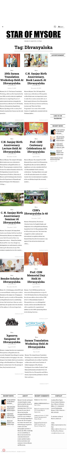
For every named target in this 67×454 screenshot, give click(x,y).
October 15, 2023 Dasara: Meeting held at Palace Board (41, 417)
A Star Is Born (43, 400)
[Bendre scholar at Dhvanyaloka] (12, 271)
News (11, 70)
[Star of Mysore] (33, 37)
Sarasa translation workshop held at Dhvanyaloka (36, 344)
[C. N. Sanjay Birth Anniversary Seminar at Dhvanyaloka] (12, 206)
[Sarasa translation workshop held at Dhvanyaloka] (36, 333)
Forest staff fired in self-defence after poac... (60, 131)
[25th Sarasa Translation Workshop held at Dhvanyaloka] (12, 66)
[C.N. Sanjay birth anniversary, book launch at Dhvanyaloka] (36, 66)
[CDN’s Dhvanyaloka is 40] (36, 203)
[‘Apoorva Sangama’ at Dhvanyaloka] (12, 328)
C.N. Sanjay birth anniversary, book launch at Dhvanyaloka (36, 78)
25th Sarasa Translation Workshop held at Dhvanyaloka (11, 78)
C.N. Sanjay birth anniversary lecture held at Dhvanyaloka (12, 146)
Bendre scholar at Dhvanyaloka (12, 280)
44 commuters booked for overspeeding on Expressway (41, 410)
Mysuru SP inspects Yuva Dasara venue (59, 152)
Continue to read (19, 120)
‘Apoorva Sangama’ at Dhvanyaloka (11, 339)
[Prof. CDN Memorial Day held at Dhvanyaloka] (36, 265)
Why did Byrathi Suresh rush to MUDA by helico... (60, 138)
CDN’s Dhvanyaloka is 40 (36, 212)
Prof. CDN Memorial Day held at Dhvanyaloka (36, 277)
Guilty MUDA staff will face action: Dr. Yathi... (60, 145)
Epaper (61, 26)
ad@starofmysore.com (61, 429)
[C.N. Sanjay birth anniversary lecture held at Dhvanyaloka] (12, 135)
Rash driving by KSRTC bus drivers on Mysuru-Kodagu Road (40, 424)
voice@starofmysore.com (57, 433)
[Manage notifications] (3, 450)
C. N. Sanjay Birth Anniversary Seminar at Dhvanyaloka (12, 217)
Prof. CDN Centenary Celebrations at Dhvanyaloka (36, 146)
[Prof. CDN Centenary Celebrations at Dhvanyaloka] (36, 135)
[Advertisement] (33, 12)
